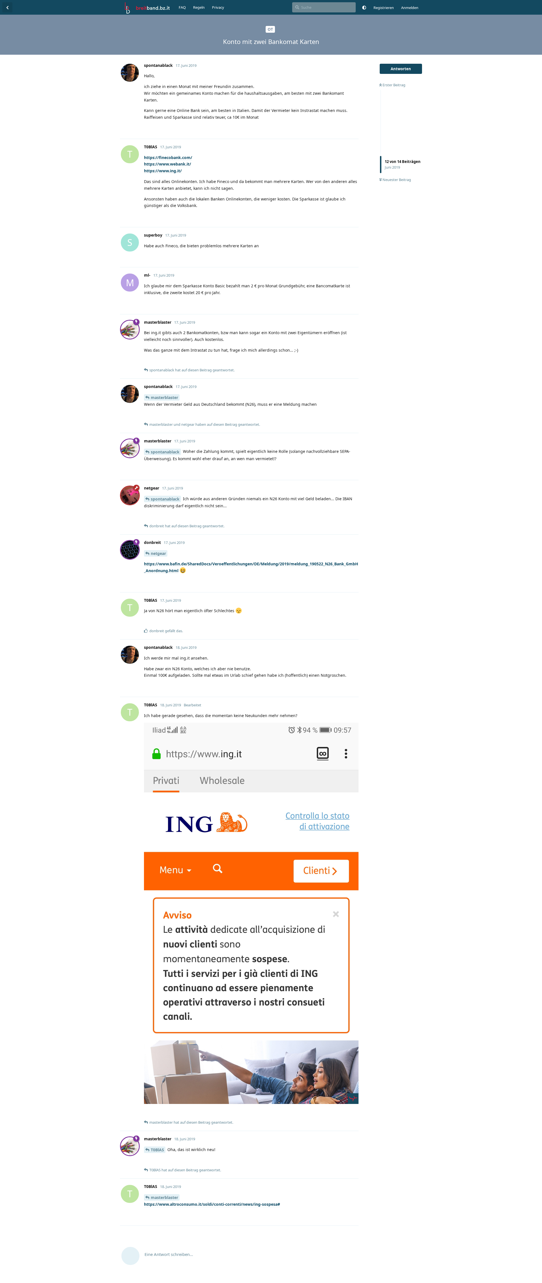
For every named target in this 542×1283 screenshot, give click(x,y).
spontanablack (165, 452)
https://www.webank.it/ (167, 164)
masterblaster (164, 397)
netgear (158, 553)
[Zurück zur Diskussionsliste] (7, 7)
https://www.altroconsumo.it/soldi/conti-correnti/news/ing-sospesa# (212, 1204)
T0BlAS (157, 1149)
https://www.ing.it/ (163, 170)
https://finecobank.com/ (168, 157)
